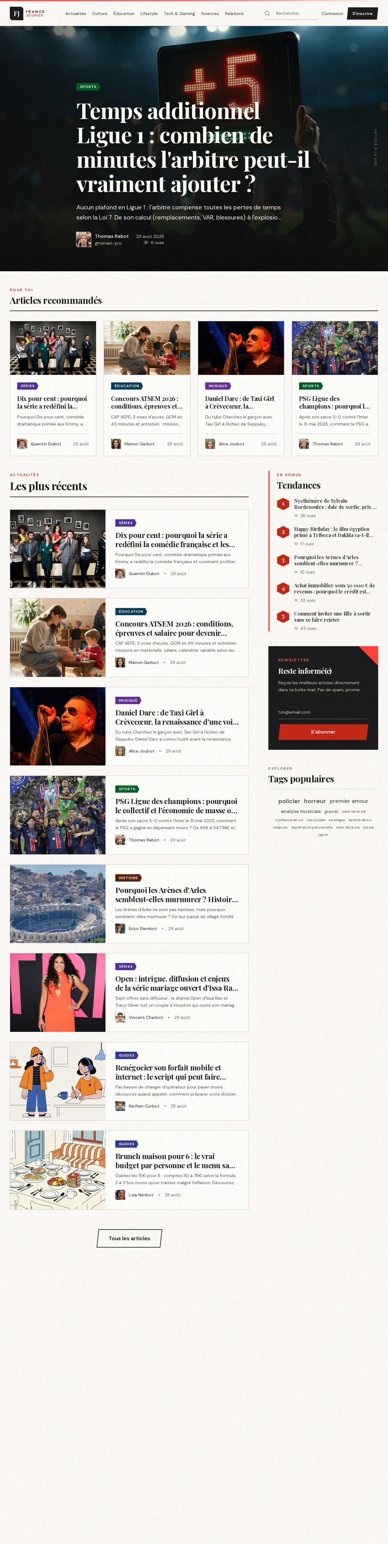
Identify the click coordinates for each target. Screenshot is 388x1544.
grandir (332, 811)
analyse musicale (301, 811)
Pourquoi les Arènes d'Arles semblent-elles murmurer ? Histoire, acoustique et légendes (331, 560)
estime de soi (360, 820)
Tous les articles (129, 1238)
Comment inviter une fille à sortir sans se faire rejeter (332, 617)
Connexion (332, 13)
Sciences (210, 13)
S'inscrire (362, 13)
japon (323, 834)
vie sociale (316, 820)
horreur (315, 801)
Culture (99, 13)
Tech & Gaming (179, 13)
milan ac (280, 827)
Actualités (75, 13)
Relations (234, 13)
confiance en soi (289, 820)
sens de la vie (354, 811)
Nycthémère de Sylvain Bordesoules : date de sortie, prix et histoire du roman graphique (335, 504)
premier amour (349, 801)
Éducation (123, 13)
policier (289, 801)
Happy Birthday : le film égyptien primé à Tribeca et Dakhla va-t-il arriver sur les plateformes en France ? (331, 532)
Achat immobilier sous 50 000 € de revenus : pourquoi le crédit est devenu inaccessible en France (334, 588)
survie (368, 827)
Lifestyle (149, 13)
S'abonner (323, 732)
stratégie (337, 820)
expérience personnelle (311, 827)
